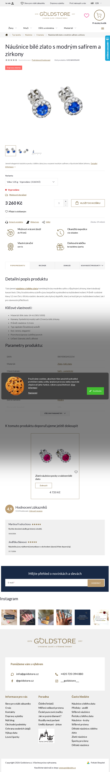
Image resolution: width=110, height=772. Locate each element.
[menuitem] (12, 28)
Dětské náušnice (80, 745)
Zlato (60, 364)
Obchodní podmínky (15, 724)
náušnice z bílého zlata (27, 288)
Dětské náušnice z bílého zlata (84, 730)
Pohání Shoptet (98, 762)
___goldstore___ (70, 680)
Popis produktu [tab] (17, 265)
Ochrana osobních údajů (17, 728)
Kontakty (10, 711)
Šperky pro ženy (80, 740)
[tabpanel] (55, 466)
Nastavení (32, 393)
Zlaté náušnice (79, 736)
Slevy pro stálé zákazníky (34, 3)
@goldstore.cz (25, 680)
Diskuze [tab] (67, 265)
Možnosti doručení (17, 195)
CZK (97, 3)
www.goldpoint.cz (67, 767)
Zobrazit (43, 485)
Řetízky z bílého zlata (82, 716)
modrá (61, 399)
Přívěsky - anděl (80, 707)
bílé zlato (67, 364)
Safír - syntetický (65, 371)
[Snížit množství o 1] (65, 205)
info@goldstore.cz (27, 673)
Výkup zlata (11, 732)
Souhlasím (97, 391)
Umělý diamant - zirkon (50, 724)
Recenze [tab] (42, 265)
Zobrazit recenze (35, 511)
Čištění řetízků (46, 703)
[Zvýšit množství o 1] (65, 201)
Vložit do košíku (90, 203)
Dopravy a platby (57, 3)
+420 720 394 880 (72, 673)
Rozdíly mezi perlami (48, 720)
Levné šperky (12, 736)
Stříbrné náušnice (81, 711)
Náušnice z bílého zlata (83, 703)
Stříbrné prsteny (80, 724)
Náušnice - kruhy (80, 720)
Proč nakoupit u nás (77, 3)
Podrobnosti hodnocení (41, 60)
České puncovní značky (50, 711)
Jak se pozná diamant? (49, 716)
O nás (8, 707)
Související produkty (90, 265)
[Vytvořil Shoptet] (88, 762)
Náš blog (9, 720)
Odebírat (96, 583)
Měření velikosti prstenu (51, 707)
